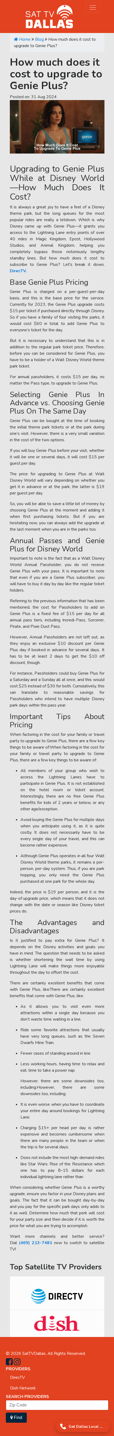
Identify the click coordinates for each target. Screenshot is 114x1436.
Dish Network (23, 1388)
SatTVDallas (34, 1353)
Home (24, 39)
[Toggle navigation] (92, 7)
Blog (39, 39)
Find (17, 1417)
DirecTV (17, 1377)
